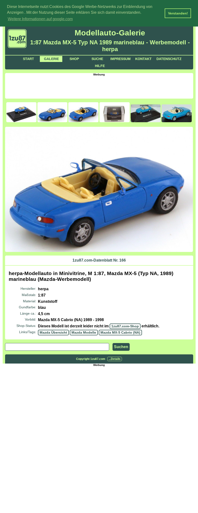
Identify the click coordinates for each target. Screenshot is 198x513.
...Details (114, 359)
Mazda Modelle (83, 332)
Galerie (51, 59)
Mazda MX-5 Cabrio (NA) (120, 332)
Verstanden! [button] (178, 13)
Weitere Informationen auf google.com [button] (40, 19)
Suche (97, 59)
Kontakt (143, 59)
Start (28, 59)
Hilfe (100, 66)
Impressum (120, 59)
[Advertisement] (99, 87)
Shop (74, 59)
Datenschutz (169, 59)
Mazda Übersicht (53, 332)
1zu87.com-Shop (125, 326)
